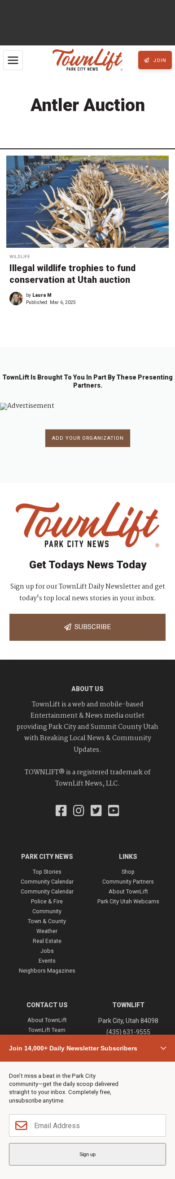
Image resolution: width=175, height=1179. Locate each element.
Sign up (87, 1154)
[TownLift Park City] (87, 60)
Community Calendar (47, 881)
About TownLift (128, 891)
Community (46, 911)
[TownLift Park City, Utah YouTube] (113, 811)
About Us (87, 688)
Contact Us (47, 1005)
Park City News (47, 856)
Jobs (47, 950)
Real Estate (47, 941)
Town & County (47, 921)
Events (47, 960)
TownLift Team (47, 1030)
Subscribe (91, 627)
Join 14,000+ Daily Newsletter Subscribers (73, 1048)
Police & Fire (47, 901)
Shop (128, 871)
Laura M (42, 295)
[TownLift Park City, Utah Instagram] (78, 811)
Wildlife (19, 256)
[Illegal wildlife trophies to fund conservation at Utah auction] (87, 202)
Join (158, 60)
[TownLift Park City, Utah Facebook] (61, 811)
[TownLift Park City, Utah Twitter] (96, 811)
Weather (46, 931)
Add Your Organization (88, 438)
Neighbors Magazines (47, 970)
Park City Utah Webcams (128, 901)
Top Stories (47, 871)
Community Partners (128, 881)
